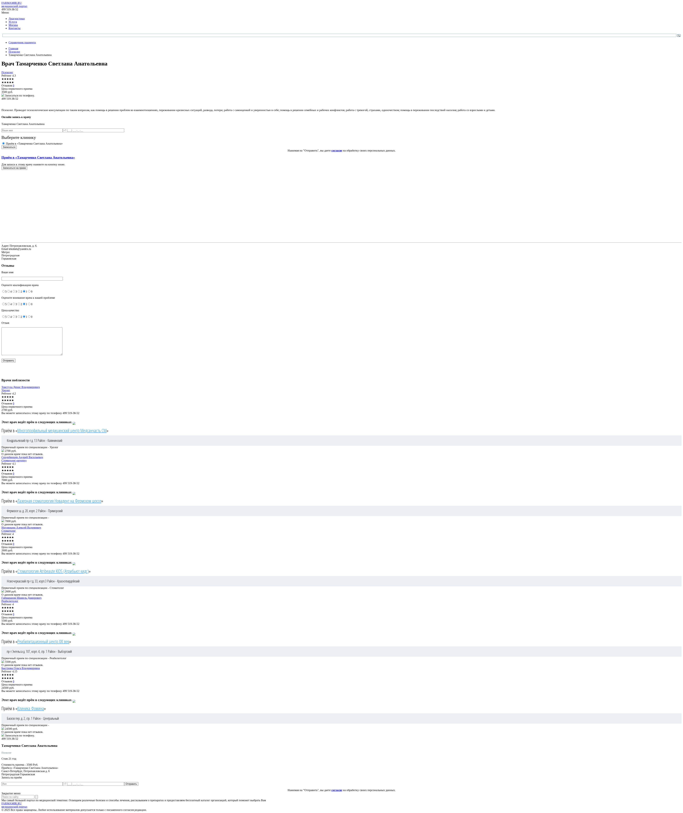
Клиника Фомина (30, 708)
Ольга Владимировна (20, 668)
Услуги (13, 21)
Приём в (38, 157)
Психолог (7, 72)
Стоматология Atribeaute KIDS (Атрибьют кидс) (53, 571)
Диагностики (17, 18)
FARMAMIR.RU (14, 4)
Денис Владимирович (20, 387)
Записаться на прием (14, 168)
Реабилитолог (9, 601)
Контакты (14, 28)
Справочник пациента (22, 42)
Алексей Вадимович (21, 527)
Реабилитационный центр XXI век (43, 641)
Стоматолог (8, 530)
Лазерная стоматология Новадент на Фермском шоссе (59, 501)
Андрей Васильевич (22, 457)
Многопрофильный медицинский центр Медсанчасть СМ (62, 430)
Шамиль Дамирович (21, 597)
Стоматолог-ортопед (14, 460)
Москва (13, 25)
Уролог (5, 390)
